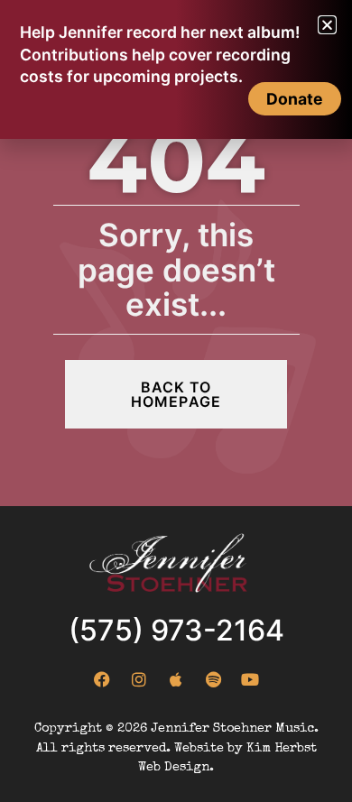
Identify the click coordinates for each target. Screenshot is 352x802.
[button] (327, 25)
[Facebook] (102, 679)
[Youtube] (250, 679)
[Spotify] (213, 679)
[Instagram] (139, 679)
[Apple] (176, 679)
